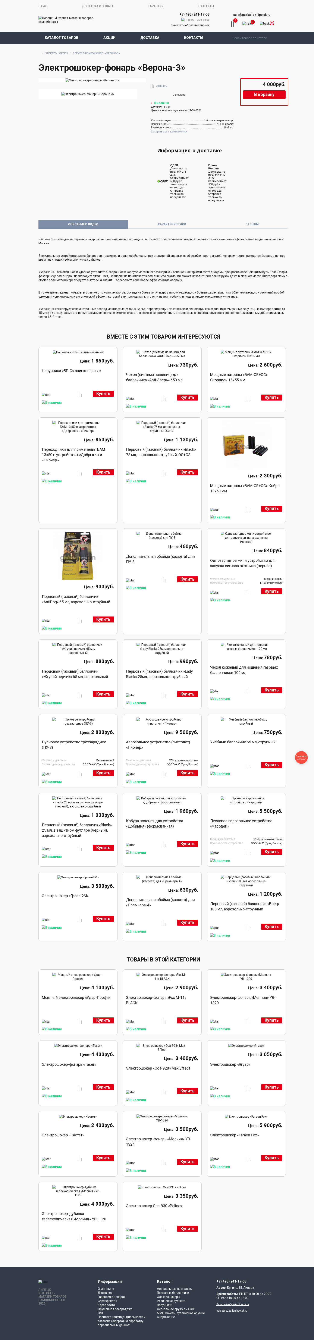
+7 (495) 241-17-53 (231, 1281)
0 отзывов (179, 94)
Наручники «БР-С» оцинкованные (71, 370)
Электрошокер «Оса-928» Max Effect (158, 1068)
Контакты (206, 6)
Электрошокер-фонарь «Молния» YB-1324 (158, 1141)
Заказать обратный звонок (191, 25)
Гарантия (155, 6)
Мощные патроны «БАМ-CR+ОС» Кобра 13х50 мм (244, 488)
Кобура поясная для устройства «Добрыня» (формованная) (154, 823)
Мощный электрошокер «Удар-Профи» (76, 997)
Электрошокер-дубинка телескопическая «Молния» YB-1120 (74, 1216)
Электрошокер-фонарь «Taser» (69, 1064)
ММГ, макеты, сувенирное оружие (181, 1313)
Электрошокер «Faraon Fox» (234, 1135)
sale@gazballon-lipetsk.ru (251, 14)
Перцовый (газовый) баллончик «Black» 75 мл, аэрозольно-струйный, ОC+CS (161, 452)
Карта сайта (106, 1305)
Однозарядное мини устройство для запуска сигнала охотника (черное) (243, 563)
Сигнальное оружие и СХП (175, 1309)
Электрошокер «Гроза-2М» (65, 896)
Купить (103, 393)
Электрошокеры (56, 53)
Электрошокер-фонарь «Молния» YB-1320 (243, 1000)
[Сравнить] (152, 85)
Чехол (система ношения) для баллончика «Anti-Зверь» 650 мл (154, 377)
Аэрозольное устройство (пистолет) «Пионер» (158, 745)
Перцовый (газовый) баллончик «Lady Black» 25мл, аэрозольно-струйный (159, 674)
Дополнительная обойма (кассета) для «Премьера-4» (160, 902)
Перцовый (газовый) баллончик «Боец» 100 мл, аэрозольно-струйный (245, 906)
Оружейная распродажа (115, 1309)
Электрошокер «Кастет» (63, 1135)
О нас (42, 6)
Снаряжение (166, 1317)
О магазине (106, 1288)
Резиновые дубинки (171, 1301)
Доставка (149, 38)
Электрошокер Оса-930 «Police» (154, 1206)
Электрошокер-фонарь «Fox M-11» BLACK (156, 1000)
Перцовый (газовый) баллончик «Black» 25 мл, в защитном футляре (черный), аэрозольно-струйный (77, 830)
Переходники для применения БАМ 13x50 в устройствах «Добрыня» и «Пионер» (73, 454)
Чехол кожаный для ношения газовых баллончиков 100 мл (244, 670)
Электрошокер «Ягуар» (230, 1064)
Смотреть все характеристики (169, 131)
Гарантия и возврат (111, 1297)
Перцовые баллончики (173, 1293)
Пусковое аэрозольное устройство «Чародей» (241, 823)
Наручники (164, 1305)
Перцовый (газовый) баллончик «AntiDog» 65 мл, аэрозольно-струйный (76, 599)
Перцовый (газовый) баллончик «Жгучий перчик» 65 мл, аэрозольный (75, 674)
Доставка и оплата (98, 6)
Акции (109, 38)
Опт (100, 1313)
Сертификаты (107, 1301)
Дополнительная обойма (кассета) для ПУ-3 (160, 559)
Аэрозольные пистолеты (174, 1288)
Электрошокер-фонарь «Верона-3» (96, 53)
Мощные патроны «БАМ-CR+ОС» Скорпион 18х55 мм (239, 377)
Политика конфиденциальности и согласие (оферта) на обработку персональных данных (121, 1321)
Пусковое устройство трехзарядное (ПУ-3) (74, 745)
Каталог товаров (61, 38)
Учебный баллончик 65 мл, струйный (243, 742)
